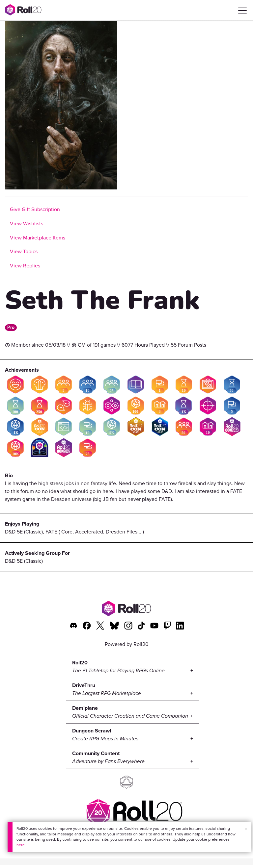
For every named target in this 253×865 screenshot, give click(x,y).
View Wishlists (26, 223)
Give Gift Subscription (35, 209)
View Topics (24, 251)
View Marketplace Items (37, 237)
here (20, 845)
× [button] (246, 829)
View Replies (25, 265)
